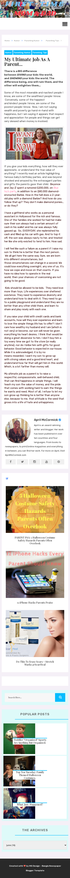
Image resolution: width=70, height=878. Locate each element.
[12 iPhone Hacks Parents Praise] (35, 574)
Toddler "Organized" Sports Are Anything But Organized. (30, 741)
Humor (8, 52)
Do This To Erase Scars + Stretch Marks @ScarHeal (35, 663)
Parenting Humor (22, 52)
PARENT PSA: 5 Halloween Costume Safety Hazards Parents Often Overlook (35, 540)
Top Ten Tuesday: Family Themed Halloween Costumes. (30, 775)
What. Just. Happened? (30, 804)
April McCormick (46, 420)
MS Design (34, 866)
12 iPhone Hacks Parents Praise (35, 602)
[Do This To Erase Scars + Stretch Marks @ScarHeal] (35, 633)
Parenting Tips (40, 52)
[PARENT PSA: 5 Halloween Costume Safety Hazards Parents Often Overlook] (35, 509)
